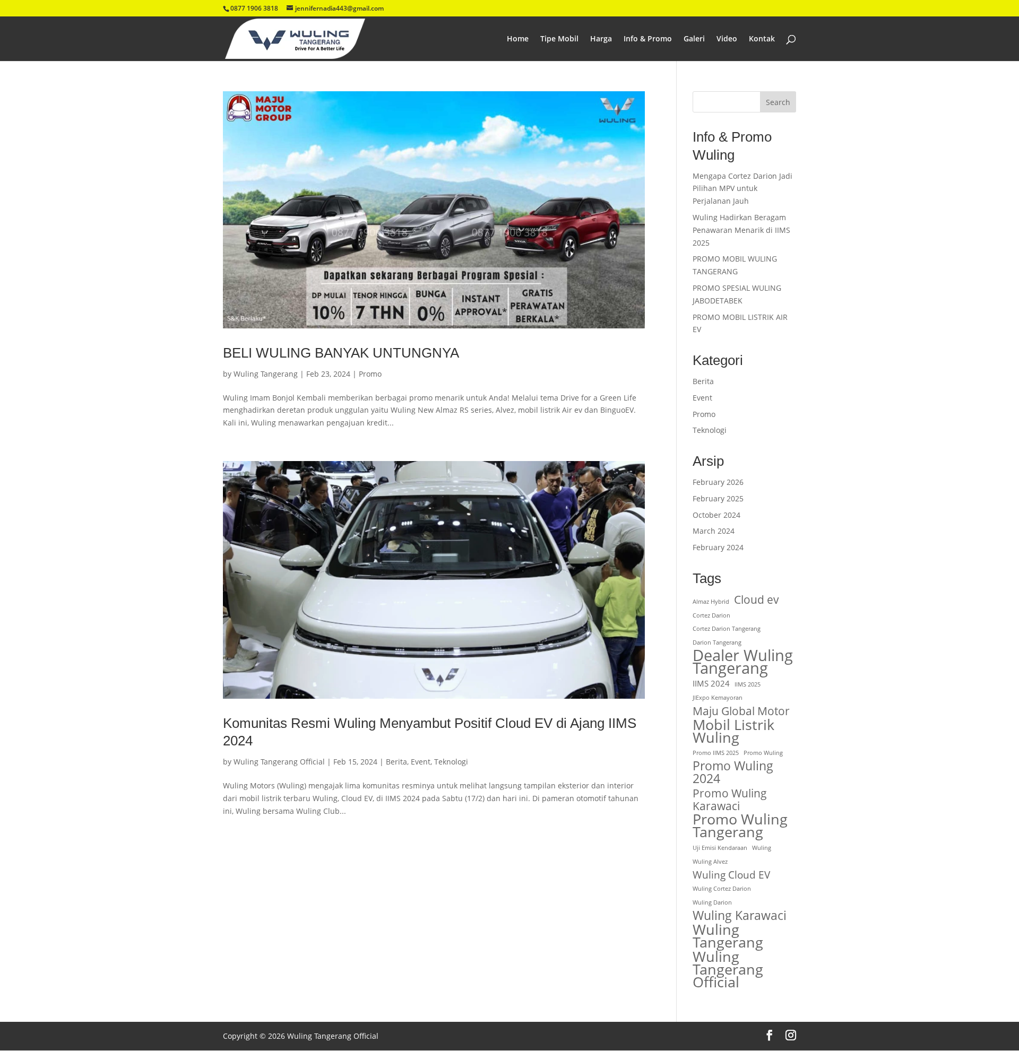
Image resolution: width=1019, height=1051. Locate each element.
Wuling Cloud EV (731, 874)
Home (518, 39)
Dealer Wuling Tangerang (743, 662)
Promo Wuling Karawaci (730, 799)
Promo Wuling (763, 753)
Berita (396, 762)
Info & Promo (648, 39)
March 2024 (714, 531)
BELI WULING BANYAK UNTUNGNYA (341, 353)
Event (420, 762)
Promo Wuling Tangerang (740, 826)
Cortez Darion (711, 615)
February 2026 (718, 482)
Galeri (694, 39)
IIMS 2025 (748, 684)
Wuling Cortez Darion (722, 888)
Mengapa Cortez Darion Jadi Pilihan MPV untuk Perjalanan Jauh (742, 188)
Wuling (761, 848)
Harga (601, 39)
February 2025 (718, 498)
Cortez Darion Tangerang (727, 628)
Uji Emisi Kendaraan (720, 848)
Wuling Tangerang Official (279, 762)
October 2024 (716, 515)
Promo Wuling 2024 (733, 772)
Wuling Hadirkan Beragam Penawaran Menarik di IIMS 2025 (741, 230)
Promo (370, 374)
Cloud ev (756, 599)
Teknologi (451, 762)
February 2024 (718, 547)
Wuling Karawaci (740, 915)
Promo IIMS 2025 (716, 753)
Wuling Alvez (710, 861)
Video (726, 39)
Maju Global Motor (741, 711)
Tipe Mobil (559, 39)
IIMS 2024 (711, 683)
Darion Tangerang (717, 642)
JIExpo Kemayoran (717, 697)
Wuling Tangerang (266, 374)
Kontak (762, 39)
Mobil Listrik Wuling (733, 731)
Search (778, 102)
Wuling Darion (712, 902)
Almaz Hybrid (711, 601)
